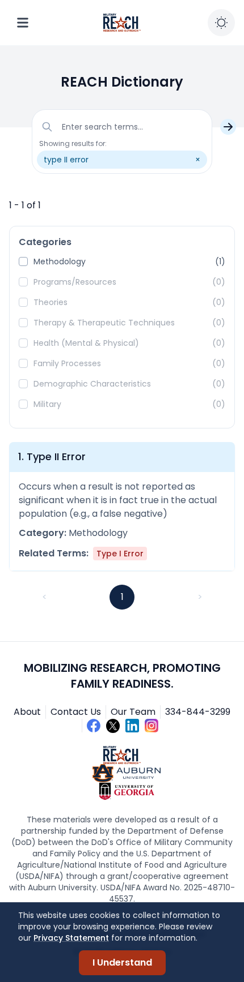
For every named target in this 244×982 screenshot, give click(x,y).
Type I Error (120, 553)
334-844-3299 (197, 711)
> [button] (200, 596)
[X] (113, 725)
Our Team (133, 711)
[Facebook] (93, 725)
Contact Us (76, 711)
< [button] (44, 596)
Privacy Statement (71, 938)
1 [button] (122, 596)
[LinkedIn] (132, 725)
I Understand (122, 962)
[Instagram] (151, 725)
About (27, 711)
